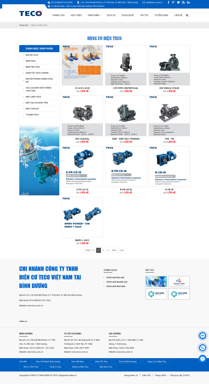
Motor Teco (32, 55)
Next (114, 250)
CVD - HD (169, 139)
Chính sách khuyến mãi (116, 282)
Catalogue (127, 15)
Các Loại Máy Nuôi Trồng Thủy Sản (38, 89)
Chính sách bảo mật (115, 277)
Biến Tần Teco (33, 67)
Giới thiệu (76, 15)
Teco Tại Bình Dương (127, 361)
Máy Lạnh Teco (33, 97)
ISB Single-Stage (169, 88)
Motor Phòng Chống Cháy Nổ (39, 80)
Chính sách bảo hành (115, 286)
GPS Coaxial (82, 139)
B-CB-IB (169, 189)
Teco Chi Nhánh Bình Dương (48, 361)
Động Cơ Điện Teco (80, 367)
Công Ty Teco (55, 367)
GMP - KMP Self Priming (126, 139)
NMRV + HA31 (82, 240)
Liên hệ (178, 15)
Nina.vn (73, 375)
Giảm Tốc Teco (101, 361)
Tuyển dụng (161, 15)
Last (122, 250)
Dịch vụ (111, 15)
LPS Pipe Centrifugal (125, 88)
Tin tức (144, 15)
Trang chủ (58, 15)
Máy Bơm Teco (106, 367)
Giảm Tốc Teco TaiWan (37, 73)
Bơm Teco (31, 61)
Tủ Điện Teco (32, 115)
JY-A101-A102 (82, 88)
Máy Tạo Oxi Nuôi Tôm (37, 103)
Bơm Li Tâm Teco (31, 367)
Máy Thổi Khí (32, 109)
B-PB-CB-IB (126, 189)
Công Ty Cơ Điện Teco (156, 361)
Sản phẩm (93, 15)
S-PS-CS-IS (82, 189)
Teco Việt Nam (77, 361)
